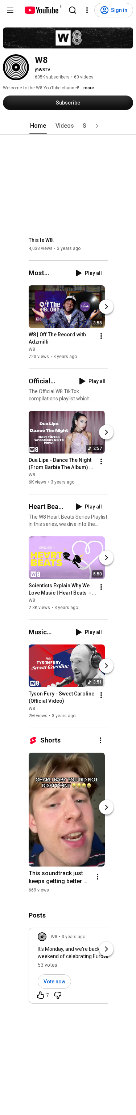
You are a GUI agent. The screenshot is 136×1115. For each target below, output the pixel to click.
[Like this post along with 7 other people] (40, 995)
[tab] (38, 126)
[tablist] (68, 126)
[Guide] (10, 10)
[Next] (106, 306)
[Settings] (87, 10)
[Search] (72, 10)
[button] (97, 126)
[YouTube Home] (41, 10)
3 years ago (73, 936)
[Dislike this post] (57, 995)
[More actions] (101, 336)
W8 (32, 349)
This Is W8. (41, 240)
